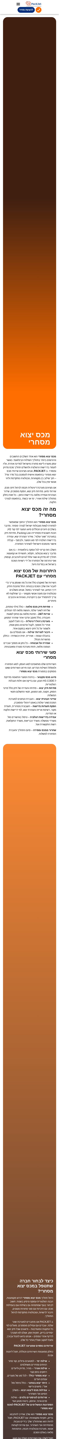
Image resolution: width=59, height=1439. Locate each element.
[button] (18, 4)
